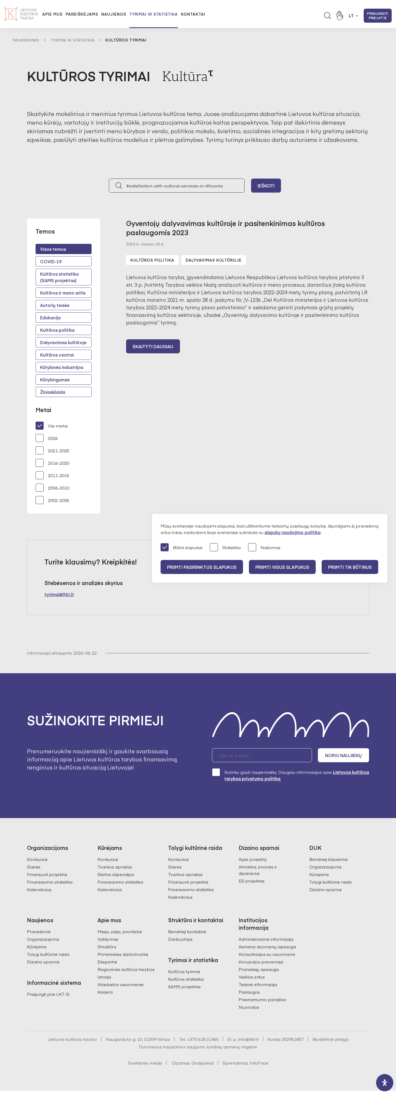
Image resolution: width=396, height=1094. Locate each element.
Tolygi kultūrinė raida (330, 882)
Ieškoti (266, 186)
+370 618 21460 (202, 1039)
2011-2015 (58, 475)
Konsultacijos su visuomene (267, 954)
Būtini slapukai (187, 547)
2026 (53, 438)
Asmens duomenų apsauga (267, 946)
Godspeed (203, 1063)
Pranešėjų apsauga (259, 969)
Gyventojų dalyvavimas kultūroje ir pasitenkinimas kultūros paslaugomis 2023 (225, 227)
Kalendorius (39, 889)
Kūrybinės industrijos (61, 367)
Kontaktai (193, 14)
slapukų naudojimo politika (293, 532)
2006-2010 (58, 488)
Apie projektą (252, 859)
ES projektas (252, 881)
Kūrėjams (319, 874)
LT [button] (351, 15)
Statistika (231, 547)
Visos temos (53, 249)
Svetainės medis (145, 1063)
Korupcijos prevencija (261, 962)
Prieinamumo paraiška (262, 999)
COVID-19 (50, 261)
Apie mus (52, 14)
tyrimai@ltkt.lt (59, 594)
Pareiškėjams (82, 14)
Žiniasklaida (52, 392)
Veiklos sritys (252, 977)
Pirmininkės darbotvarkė (123, 954)
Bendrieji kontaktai (187, 931)
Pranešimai (38, 931)
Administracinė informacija (266, 939)
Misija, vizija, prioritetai (120, 931)
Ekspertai (107, 962)
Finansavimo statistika (49, 882)
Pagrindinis (26, 40)
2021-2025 (58, 450)
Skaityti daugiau (153, 346)
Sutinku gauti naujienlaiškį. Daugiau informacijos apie (296, 775)
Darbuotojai (180, 939)
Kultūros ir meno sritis (62, 293)
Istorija (104, 977)
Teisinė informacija (258, 984)
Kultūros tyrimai (184, 971)
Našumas (270, 547)
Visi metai (58, 426)
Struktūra (107, 946)
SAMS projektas (184, 986)
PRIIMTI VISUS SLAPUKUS (282, 567)
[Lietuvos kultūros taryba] (21, 14)
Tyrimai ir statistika (153, 14)
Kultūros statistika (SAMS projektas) (59, 277)
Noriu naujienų (343, 755)
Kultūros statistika (186, 979)
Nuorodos (249, 1007)
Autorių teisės (54, 305)
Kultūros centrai (57, 355)
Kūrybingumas (55, 379)
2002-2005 (58, 500)
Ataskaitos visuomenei (121, 984)
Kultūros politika (57, 330)
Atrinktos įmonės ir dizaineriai (258, 870)
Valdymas (108, 939)
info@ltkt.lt (248, 1039)
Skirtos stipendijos (116, 874)
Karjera (105, 992)
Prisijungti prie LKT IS (377, 15)
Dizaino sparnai (325, 889)
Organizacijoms (325, 867)
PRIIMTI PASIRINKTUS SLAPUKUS (202, 567)
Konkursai (37, 859)
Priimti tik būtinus (350, 567)
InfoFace (259, 1063)
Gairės (33, 867)
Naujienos (113, 14)
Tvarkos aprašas (115, 867)
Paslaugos (249, 992)
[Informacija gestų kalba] (339, 16)
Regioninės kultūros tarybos (126, 969)
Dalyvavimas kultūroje (63, 342)
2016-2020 (58, 463)
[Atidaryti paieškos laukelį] (327, 16)
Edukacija (50, 317)
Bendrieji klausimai (328, 859)
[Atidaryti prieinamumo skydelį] (384, 1082)
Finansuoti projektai (47, 874)
